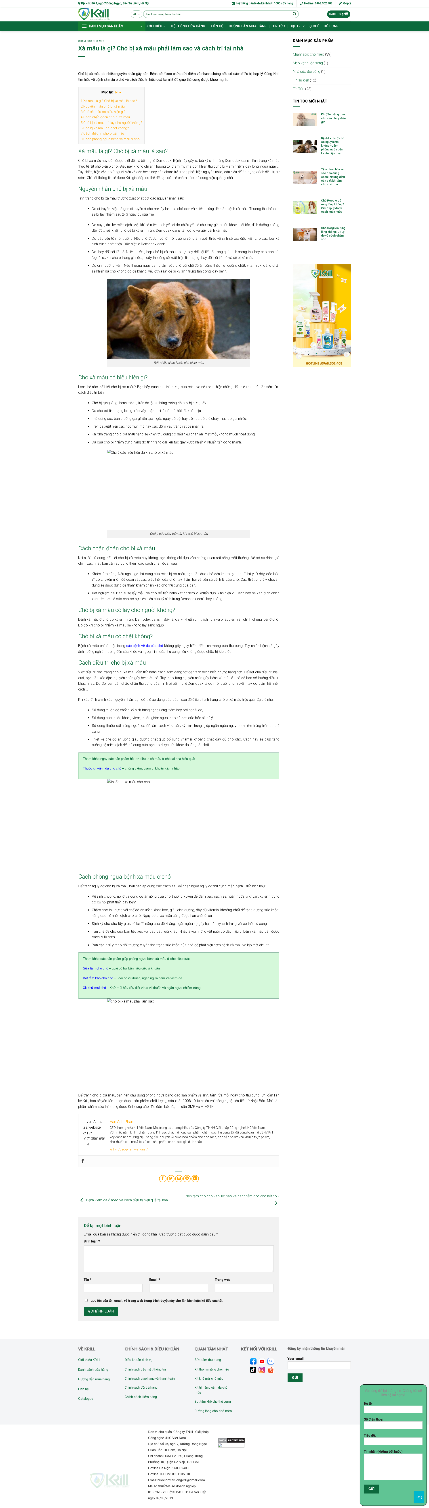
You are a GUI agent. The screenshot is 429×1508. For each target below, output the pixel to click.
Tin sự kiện (301, 80)
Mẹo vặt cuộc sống (308, 63)
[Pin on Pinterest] (187, 1178)
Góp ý (346, 3)
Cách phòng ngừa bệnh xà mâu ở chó (110, 139)
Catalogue (85, 1399)
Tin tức (279, 26)
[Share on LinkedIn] (195, 1178)
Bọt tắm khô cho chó (98, 978)
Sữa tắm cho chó (95, 968)
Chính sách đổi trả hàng (141, 1387)
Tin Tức (298, 89)
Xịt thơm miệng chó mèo (212, 1369)
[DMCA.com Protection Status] (231, 1440)
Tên (87, 1280)
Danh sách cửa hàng (93, 1370)
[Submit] (295, 14)
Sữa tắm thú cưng (208, 1360)
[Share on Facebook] (162, 1178)
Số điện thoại (373, 1419)
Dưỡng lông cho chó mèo (213, 1411)
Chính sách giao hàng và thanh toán (150, 1378)
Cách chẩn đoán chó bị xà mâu (105, 117)
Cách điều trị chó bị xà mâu (102, 133)
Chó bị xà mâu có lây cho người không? (111, 123)
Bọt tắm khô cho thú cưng (213, 1401)
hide (118, 92)
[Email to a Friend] (179, 1178)
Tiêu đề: (370, 1435)
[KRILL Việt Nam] (101, 14)
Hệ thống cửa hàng (188, 26)
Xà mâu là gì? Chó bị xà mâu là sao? (109, 101)
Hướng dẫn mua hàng (248, 26)
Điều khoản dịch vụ (138, 1360)
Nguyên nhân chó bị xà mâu (103, 106)
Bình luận (92, 1241)
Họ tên (368, 1404)
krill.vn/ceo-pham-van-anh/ (129, 1149)
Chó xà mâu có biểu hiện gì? (103, 112)
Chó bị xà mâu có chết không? (105, 128)
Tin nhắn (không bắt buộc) (383, 1452)
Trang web (222, 1280)
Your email (296, 1359)
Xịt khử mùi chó (94, 988)
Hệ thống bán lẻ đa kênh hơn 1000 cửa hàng (264, 3)
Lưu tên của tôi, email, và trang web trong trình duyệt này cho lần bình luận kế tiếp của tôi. (157, 1301)
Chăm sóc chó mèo (91, 41)
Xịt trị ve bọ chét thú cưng (315, 26)
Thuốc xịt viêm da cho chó (102, 768)
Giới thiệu (153, 26)
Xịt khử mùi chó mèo (209, 1378)
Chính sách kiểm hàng (141, 1397)
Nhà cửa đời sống (306, 71)
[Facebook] (83, 1161)
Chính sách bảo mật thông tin (145, 1369)
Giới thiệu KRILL (89, 1360)
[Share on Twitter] (171, 1178)
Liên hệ (217, 26)
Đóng (419, 1497)
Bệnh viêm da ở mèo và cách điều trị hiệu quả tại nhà (126, 1200)
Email (154, 1280)
